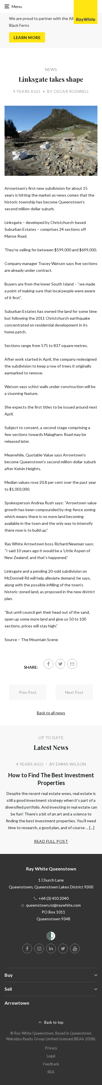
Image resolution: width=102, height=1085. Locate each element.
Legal (51, 1056)
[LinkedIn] (51, 948)
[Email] (72, 664)
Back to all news (51, 712)
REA (51, 1072)
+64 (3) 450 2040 (54, 898)
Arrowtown (17, 1003)
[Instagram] (39, 948)
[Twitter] (60, 664)
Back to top (53, 1022)
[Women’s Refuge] (51, 937)
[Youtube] (75, 948)
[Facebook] (48, 664)
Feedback (51, 1064)
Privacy (51, 1048)
